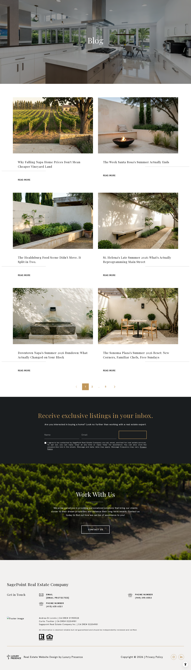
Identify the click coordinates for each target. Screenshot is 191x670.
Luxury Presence (73, 657)
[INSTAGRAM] (173, 657)
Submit (132, 435)
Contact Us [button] (95, 529)
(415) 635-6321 (54, 606)
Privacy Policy (154, 657)
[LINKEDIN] (181, 657)
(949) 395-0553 (143, 598)
